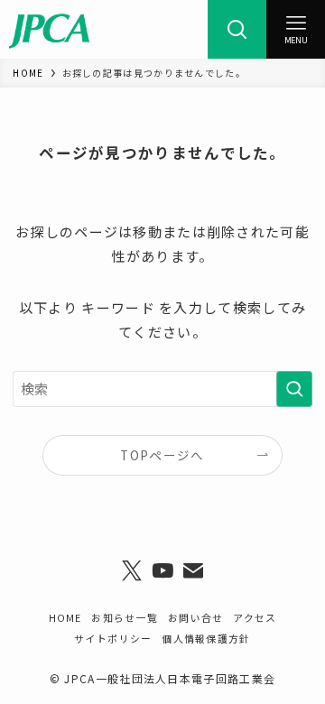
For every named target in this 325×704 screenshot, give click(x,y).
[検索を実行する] (294, 389)
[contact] (193, 571)
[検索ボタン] (237, 29)
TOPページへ (162, 455)
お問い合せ (195, 617)
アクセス (254, 617)
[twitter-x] (131, 571)
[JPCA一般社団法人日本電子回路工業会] (49, 29)
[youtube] (162, 571)
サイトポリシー (113, 638)
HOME (65, 617)
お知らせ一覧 (124, 617)
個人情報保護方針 (206, 638)
